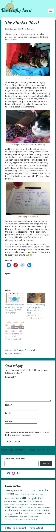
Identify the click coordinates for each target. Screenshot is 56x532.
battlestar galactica (11, 491)
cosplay (44, 490)
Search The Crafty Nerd (14, 458)
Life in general (29, 350)
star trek (46, 513)
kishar (7, 506)
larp (21, 506)
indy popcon (33, 504)
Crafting (20, 350)
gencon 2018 (17, 501)
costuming (9, 493)
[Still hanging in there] (14, 327)
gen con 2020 (38, 501)
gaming (25, 498)
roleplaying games (9, 514)
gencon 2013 (8, 501)
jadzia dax (41, 504)
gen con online (9, 504)
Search (46, 463)
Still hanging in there (14, 333)
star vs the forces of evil (11, 517)
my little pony (11, 510)
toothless (21, 519)
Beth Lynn (30, 29)
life (35, 507)
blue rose (23, 491)
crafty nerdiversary (37, 494)
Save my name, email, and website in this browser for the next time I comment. (27, 433)
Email (8, 413)
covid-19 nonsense (22, 494)
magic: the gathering (44, 507)
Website (8, 421)
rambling (45, 510)
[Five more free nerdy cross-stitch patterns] (14, 298)
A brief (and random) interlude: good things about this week (36, 308)
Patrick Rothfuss (26, 510)
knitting (15, 507)
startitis (39, 514)
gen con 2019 (28, 501)
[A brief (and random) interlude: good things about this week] (36, 298)
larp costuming (28, 507)
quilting (37, 510)
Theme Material (36, 528)
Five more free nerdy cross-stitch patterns (14, 306)
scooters (33, 514)
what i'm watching (31, 519)
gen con (37, 497)
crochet (7, 498)
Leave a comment (14, 354)
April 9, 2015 (18, 29)
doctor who (15, 498)
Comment (10, 377)
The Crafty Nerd (16, 10)
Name (8, 405)
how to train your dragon (22, 504)
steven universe (34, 516)
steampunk (23, 517)
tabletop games (10, 519)
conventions (33, 491)
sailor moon (22, 513)
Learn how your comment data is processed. (25, 451)
